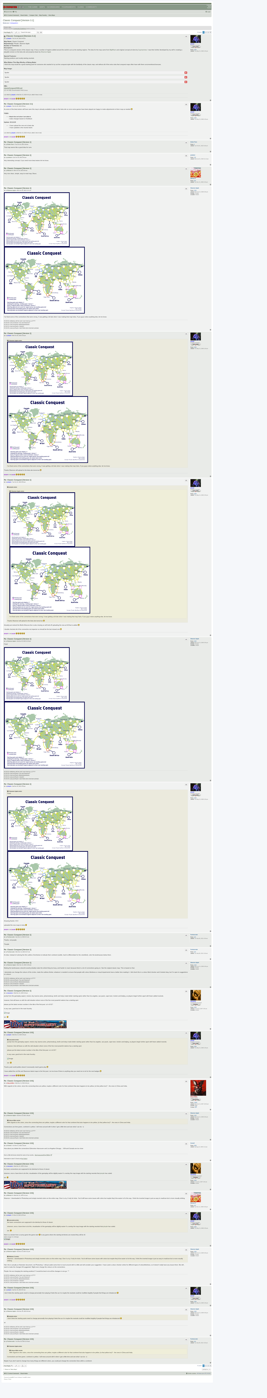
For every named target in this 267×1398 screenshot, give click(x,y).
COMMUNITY (91, 7)
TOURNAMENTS (68, 7)
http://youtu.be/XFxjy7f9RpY (42, 1155)
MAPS (42, 7)
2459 (195, 1007)
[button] (210, 32)
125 (195, 157)
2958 (195, 1145)
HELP (209, 6)
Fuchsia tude (194, 934)
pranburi (192, 155)
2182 (195, 190)
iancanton (193, 1001)
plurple (192, 43)
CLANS (81, 7)
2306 (195, 49)
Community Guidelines (19, 28)
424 (195, 180)
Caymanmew (142, 50)
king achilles (193, 1096)
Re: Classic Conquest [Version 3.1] (18, 104)
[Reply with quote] (186, 36)
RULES (209, 7)
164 (195, 937)
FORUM (209, 5)
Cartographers (14, 23)
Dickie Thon (193, 142)
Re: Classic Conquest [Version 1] (17, 142)
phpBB (11, 1377)
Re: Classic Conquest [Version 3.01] (19, 1032)
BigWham (113, 50)
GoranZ (192, 1143)
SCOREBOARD (53, 7)
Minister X (193, 178)
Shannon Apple (46, 52)
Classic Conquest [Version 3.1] (18, 20)
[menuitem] (15, 11)
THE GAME (32, 7)
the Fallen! (24, 1158)
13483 (195, 1102)
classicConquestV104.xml (13, 88)
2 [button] (205, 32)
